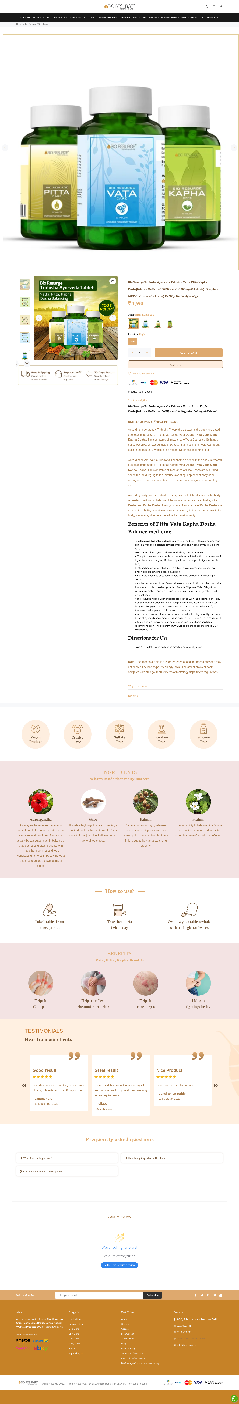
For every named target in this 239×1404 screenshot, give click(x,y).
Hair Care (74, 1338)
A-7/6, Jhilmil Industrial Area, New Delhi (197, 1319)
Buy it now (175, 365)
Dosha (148, 391)
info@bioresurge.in (186, 1345)
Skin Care (74, 1333)
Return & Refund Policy (133, 1358)
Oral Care (74, 1328)
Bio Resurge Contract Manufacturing (140, 1363)
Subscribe (153, 1295)
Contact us (126, 1323)
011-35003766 (184, 1332)
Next (234, 147)
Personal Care (76, 1323)
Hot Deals (74, 1348)
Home (19, 24)
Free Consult (127, 1333)
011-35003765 (184, 1325)
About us (125, 1319)
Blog (123, 1343)
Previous (5, 147)
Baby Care (74, 1343)
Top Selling (75, 1353)
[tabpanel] (121, 152)
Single (132, 341)
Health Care (75, 1319)
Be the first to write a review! (119, 1265)
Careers (125, 1328)
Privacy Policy (128, 1348)
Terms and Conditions (132, 1353)
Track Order (127, 1338)
